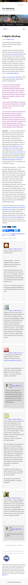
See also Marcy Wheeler (12, 73)
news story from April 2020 (14, 77)
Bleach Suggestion (18, 217)
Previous (4, 29)
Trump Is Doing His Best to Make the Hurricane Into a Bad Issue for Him (13, 207)
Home (3, 24)
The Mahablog (8, 9)
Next (24, 29)
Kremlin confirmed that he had (15, 54)
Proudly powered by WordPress (14, 582)
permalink (13, 235)
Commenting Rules (19, 24)
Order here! (4, 574)
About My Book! (10, 24)
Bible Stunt (5, 217)
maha (3, 235)
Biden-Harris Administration (18, 233)
